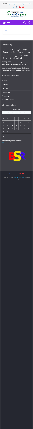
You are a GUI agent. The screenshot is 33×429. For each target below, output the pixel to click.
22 (28, 125)
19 (16, 125)
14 (24, 122)
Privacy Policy (6, 92)
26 (16, 128)
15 (28, 122)
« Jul (3, 136)
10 (8, 122)
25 (12, 128)
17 (7, 125)
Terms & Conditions (8, 99)
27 (20, 128)
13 (20, 122)
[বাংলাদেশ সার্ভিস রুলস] (4, 22)
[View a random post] (29, 22)
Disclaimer (5, 88)
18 (12, 125)
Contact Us (5, 84)
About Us (4, 80)
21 (24, 125)
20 (20, 125)
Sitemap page (6, 96)
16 (3, 125)
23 (3, 128)
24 (8, 128)
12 (16, 122)
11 (11, 122)
